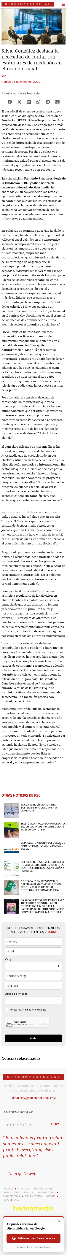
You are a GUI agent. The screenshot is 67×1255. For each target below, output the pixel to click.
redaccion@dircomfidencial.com (34, 1098)
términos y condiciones (34, 1009)
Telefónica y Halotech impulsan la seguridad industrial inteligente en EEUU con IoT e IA (43, 826)
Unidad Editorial (46, 1192)
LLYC (17, 1192)
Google (7, 1192)
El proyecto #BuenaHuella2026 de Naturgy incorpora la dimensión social (43, 845)
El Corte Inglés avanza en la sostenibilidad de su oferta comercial (39, 807)
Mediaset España (43, 1189)
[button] (10, 102)
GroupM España (33, 1196)
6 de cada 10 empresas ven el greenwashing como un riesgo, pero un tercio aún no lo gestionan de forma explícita (41, 885)
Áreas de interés (16, 993)
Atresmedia (23, 1189)
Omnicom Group (11, 1196)
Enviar (33, 1038)
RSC (3, 76)
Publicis (28, 1192)
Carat (16, 1200)
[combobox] (24, 1124)
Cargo (9, 959)
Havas (6, 1200)
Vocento (50, 1196)
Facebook (8, 1189)
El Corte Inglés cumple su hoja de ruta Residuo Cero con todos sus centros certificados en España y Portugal (43, 866)
